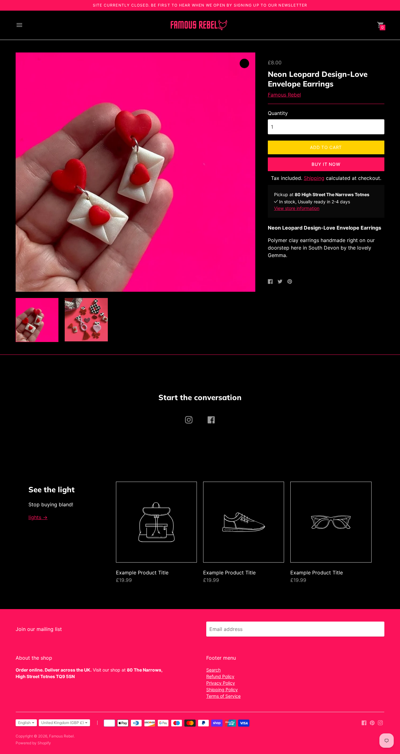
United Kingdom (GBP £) (62, 722)
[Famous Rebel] (198, 25)
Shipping (314, 178)
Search (213, 669)
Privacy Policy (220, 683)
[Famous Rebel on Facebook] (364, 722)
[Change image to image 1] (37, 320)
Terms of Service (223, 696)
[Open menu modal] (19, 25)
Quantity (278, 113)
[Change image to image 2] (86, 319)
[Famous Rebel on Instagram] (380, 722)
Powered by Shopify (33, 743)
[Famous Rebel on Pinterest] (372, 722)
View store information (296, 208)
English (24, 722)
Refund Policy (220, 676)
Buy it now (326, 164)
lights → (38, 517)
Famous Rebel (284, 95)
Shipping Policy (222, 689)
